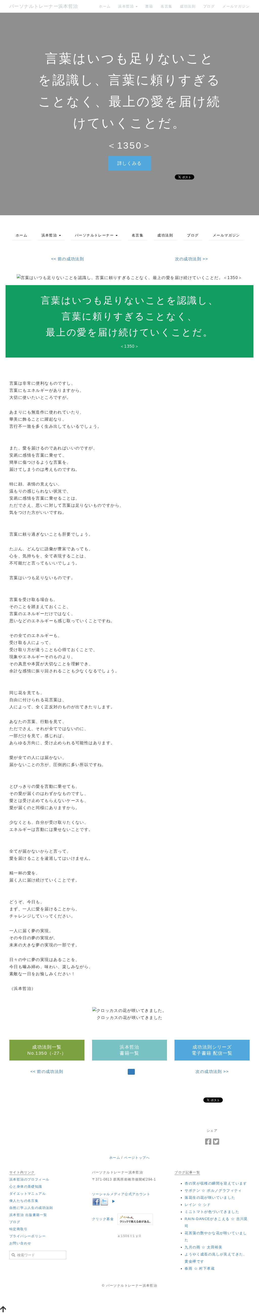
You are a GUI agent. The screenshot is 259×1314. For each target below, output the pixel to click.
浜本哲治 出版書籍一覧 (28, 1215)
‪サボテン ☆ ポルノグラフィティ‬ (213, 1190)
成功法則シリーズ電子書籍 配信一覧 (212, 1050)
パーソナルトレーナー (95, 235)
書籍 (149, 6)
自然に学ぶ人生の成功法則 (31, 1208)
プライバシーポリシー (27, 1236)
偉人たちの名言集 (23, 1201)
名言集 (166, 6)
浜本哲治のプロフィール (29, 1179)
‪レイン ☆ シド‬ (198, 1205)
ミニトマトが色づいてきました (212, 1212)
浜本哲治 (126, 6)
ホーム (105, 6)
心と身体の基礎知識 (25, 1186)
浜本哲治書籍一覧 (129, 1050)
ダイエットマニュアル (27, 1193)
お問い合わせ (20, 1243)
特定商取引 (18, 1229)
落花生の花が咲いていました (210, 1197)
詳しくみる (129, 163)
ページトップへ (137, 1158)
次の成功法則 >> (191, 259)
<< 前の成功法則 (67, 259)
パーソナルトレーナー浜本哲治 (43, 6)
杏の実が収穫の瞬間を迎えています (216, 1183)
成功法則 (188, 6)
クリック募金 (103, 1219)
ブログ (209, 6)
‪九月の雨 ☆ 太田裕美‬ (203, 1247)
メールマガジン (236, 6)
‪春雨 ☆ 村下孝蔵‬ (200, 1268)
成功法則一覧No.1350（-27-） (46, 1050)
